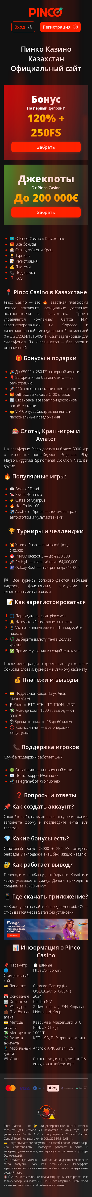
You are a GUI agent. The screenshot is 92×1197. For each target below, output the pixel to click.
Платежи (23, 266)
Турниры (22, 255)
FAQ (19, 278)
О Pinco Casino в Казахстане (40, 238)
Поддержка (25, 272)
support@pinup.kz (43, 775)
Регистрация (26, 261)
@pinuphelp (50, 781)
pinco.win (58, 615)
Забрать (46, 147)
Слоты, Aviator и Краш (34, 249)
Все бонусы (25, 244)
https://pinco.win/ (47, 970)
